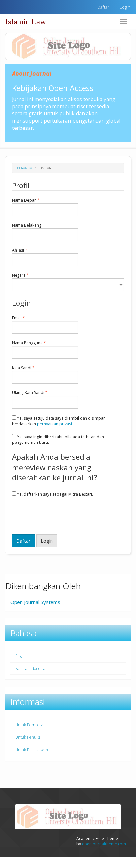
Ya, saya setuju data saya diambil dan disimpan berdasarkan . (59, 421)
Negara (31, 275)
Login (125, 7)
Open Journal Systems (35, 602)
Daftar (103, 7)
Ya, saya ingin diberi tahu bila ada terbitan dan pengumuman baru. (58, 439)
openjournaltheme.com (104, 844)
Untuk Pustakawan (31, 750)
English (21, 656)
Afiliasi (30, 250)
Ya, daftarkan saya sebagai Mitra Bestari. (54, 494)
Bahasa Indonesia (30, 668)
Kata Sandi (34, 368)
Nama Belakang (37, 225)
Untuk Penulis (27, 737)
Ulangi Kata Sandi (40, 392)
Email (29, 318)
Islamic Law (25, 21)
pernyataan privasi (54, 424)
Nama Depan (36, 200)
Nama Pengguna (39, 343)
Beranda (24, 168)
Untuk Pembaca (29, 725)
